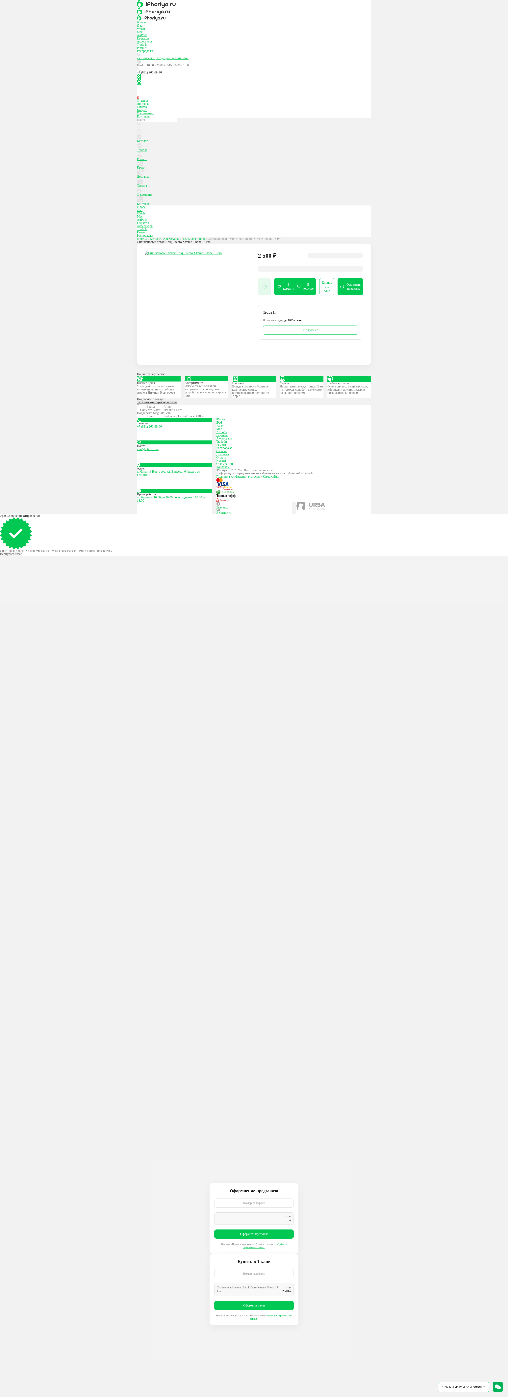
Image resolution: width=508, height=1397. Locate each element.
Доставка (143, 103)
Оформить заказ (254, 1305)
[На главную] (254, 4)
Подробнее (310, 330)
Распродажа (145, 51)
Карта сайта (271, 476)
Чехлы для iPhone (193, 238)
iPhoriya (142, 238)
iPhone (141, 22)
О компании (145, 113)
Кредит (142, 110)
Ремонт (142, 47)
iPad (139, 25)
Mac (139, 32)
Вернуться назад (11, 554)
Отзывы (142, 100)
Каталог (142, 141)
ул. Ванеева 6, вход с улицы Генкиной (163, 58)
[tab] (254, 403)
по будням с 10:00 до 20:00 (155, 497)
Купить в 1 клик (327, 286)
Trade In (142, 44)
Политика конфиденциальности (238, 476)
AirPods (142, 35)
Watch (141, 28)
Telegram (222, 507)
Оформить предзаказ (254, 1234)
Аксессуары (145, 41)
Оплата (142, 107)
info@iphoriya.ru (148, 449)
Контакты (143, 116)
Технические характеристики (157, 402)
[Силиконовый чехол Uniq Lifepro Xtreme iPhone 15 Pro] (197, 304)
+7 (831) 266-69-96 (149, 72)
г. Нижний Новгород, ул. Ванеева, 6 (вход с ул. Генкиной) (168, 473)
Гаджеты (143, 38)
